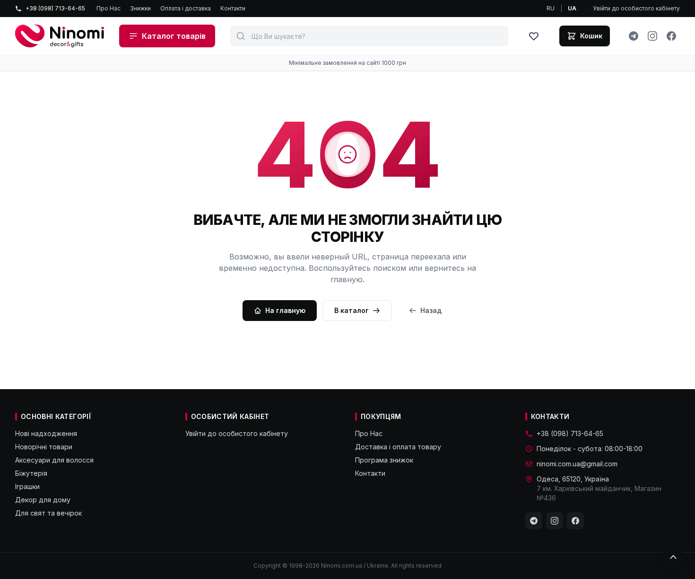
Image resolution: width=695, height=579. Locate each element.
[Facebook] (671, 36)
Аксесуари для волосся (54, 460)
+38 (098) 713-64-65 (55, 8)
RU (551, 8)
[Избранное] (533, 36)
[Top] (673, 557)
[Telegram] (633, 36)
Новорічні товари (43, 447)
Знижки (140, 8)
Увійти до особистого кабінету (636, 8)
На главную (285, 310)
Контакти (232, 8)
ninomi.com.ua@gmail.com (577, 464)
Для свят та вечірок (48, 513)
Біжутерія (31, 473)
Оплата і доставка (185, 8)
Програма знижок (384, 460)
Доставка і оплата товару (398, 447)
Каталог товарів (174, 36)
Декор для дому (42, 500)
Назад (431, 310)
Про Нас (108, 8)
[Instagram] (652, 36)
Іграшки (27, 486)
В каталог (351, 310)
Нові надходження (46, 433)
